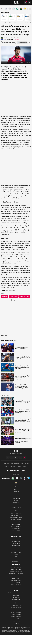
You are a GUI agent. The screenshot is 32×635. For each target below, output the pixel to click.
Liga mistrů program (16, 567)
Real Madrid (16, 547)
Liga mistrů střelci (16, 513)
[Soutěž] (25, 2)
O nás (4, 463)
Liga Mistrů (16, 489)
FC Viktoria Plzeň (16, 543)
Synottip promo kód (16, 612)
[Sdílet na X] (14, 300)
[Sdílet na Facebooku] (11, 300)
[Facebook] (8, 457)
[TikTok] (16, 457)
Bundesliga (16, 502)
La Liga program (16, 578)
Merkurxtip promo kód (16, 610)
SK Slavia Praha (16, 541)
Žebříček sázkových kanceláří (16, 593)
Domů (2, 23)
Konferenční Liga (16, 493)
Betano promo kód (16, 605)
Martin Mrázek (8, 39)
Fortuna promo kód (16, 616)
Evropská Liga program (16, 571)
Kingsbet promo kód (16, 607)
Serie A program (16, 582)
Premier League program (16, 576)
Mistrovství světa (16, 507)
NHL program (16, 587)
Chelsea (16, 559)
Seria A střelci (16, 528)
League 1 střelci (16, 530)
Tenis (6, 23)
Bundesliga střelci (16, 526)
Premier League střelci (16, 522)
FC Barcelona (16, 550)
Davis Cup (4, 296)
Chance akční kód (16, 621)
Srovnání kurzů (16, 599)
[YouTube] (24, 457)
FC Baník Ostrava (16, 545)
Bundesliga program (16, 580)
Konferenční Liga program (16, 573)
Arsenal (16, 554)
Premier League (16, 498)
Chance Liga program (16, 569)
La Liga (16, 500)
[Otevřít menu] (30, 8)
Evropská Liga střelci (16, 515)
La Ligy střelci (16, 524)
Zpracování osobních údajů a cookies (16, 467)
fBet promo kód (16, 623)
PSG (16, 556)
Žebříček (16, 463)
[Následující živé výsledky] (29, 17)
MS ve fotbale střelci (16, 533)
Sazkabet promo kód (16, 614)
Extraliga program (16, 584)
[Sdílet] (30, 42)
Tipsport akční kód (16, 619)
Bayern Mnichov (16, 561)
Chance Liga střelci (16, 519)
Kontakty (10, 463)
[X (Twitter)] (12, 457)
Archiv (23, 470)
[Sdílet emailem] (17, 300)
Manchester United (16, 552)
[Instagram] (20, 457)
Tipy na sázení (16, 597)
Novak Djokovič (24, 296)
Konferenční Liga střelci (16, 517)
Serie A (16, 505)
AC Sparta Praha (16, 539)
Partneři (16, 475)
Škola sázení (16, 595)
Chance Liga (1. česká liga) (16, 496)
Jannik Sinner (13, 296)
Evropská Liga (16, 491)
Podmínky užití (25, 463)
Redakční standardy (13, 470)
